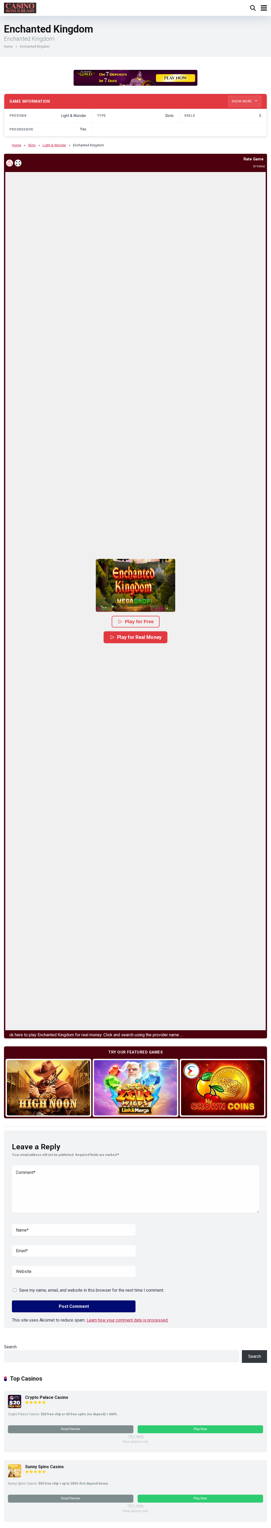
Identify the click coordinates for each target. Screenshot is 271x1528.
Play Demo (48, 1087)
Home (8, 46)
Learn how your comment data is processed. (127, 1320)
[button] (135, 585)
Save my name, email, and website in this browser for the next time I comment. (91, 1290)
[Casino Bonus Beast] (20, 7)
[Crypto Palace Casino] (14, 1406)
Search (10, 1346)
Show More (242, 101)
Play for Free (139, 621)
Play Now (200, 1429)
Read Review (70, 1429)
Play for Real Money (139, 637)
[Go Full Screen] (18, 163)
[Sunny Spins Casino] (14, 1476)
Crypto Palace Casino (46, 1397)
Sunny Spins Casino (44, 1466)
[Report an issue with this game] (9, 163)
